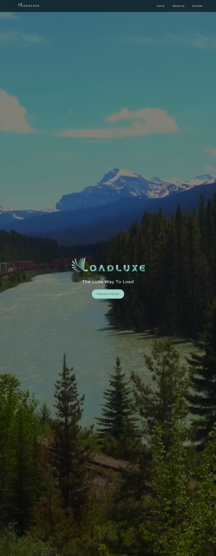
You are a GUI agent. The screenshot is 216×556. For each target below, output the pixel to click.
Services (197, 5)
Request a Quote (108, 294)
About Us (178, 5)
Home (161, 5)
